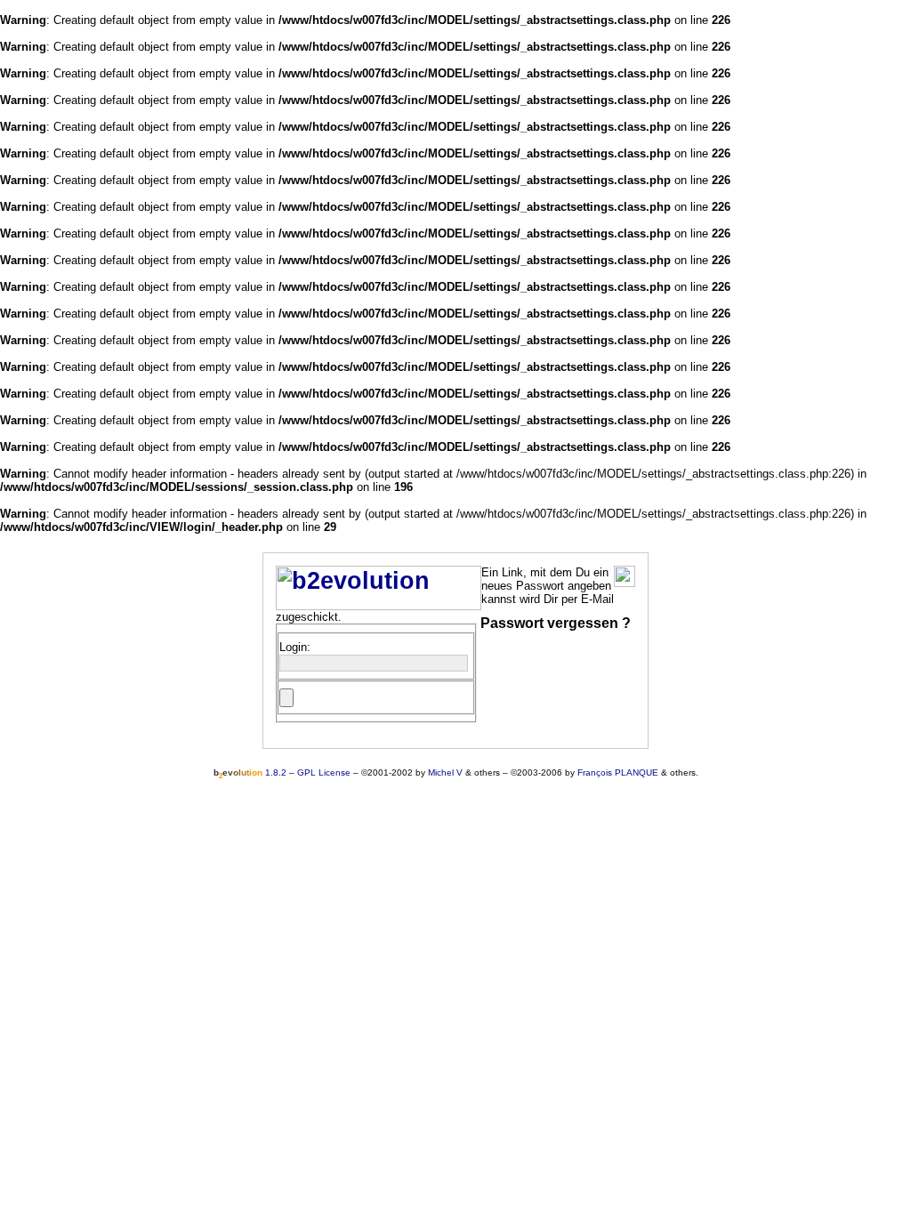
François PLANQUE (617, 772)
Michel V (445, 772)
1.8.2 (250, 772)
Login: (294, 647)
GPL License (324, 772)
